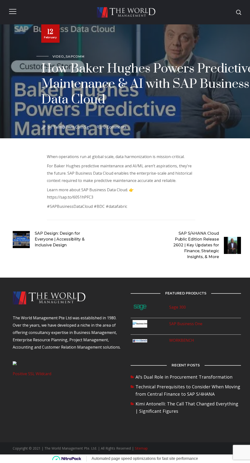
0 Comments (115, 127)
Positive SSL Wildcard (32, 373)
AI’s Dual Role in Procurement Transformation (183, 377)
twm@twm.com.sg (71, 127)
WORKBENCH (181, 340)
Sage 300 (177, 307)
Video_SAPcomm (68, 56)
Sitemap (141, 448)
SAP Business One (185, 323)
